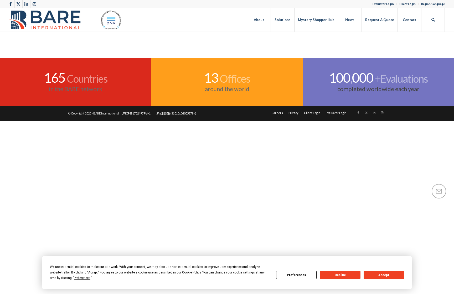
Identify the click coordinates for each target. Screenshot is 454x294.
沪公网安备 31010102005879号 (176, 113)
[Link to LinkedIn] (26, 4)
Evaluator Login (383, 4)
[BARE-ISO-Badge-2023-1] (65, 20)
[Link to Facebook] (10, 4)
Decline (340, 275)
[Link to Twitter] (18, 4)
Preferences (296, 275)
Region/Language (433, 4)
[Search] (433, 20)
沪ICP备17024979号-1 (136, 113)
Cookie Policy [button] (191, 272)
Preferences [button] (82, 278)
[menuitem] (383, 4)
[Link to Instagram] (34, 4)
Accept (383, 275)
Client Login (407, 4)
